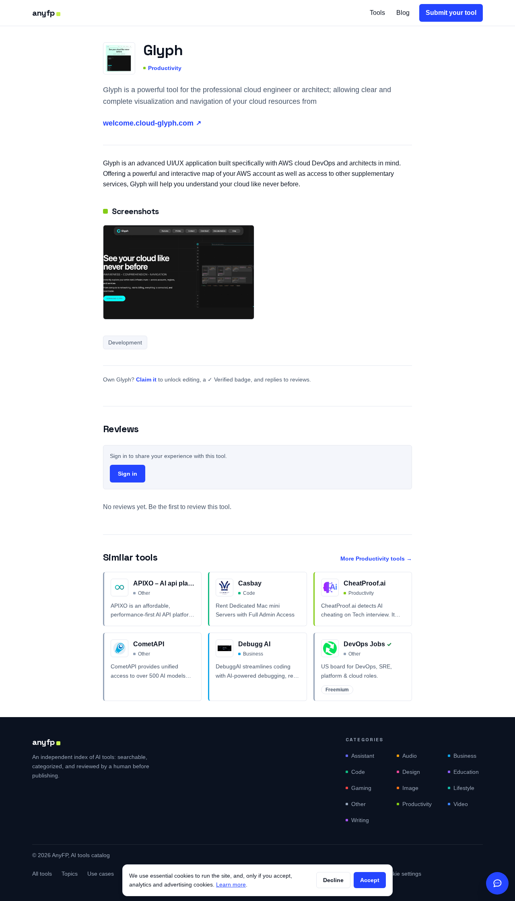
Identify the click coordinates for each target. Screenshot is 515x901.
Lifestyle (463, 788)
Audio (409, 756)
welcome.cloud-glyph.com (152, 123)
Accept (369, 880)
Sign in (127, 473)
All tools (42, 873)
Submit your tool (451, 12)
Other (358, 804)
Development (125, 342)
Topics (70, 873)
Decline (333, 880)
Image (410, 788)
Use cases (100, 873)
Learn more (231, 884)
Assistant (362, 756)
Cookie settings (401, 873)
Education (466, 772)
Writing (360, 820)
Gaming (361, 788)
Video (460, 804)
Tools (377, 12)
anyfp (43, 13)
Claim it (146, 379)
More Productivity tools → (376, 558)
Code (358, 772)
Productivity (164, 68)
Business (464, 756)
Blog (403, 12)
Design (411, 772)
